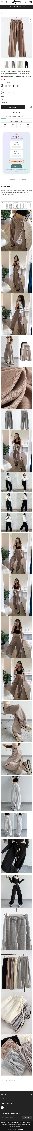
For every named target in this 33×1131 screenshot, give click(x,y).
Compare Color (27, 56)
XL (2, 92)
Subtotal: (3, 102)
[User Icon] (26, 2)
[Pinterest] (2, 1107)
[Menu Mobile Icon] (2, 2)
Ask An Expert (22, 179)
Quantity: (3, 96)
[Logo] (16, 2)
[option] (16, 7)
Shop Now (17, 166)
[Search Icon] (6, 2)
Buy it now (16, 112)
